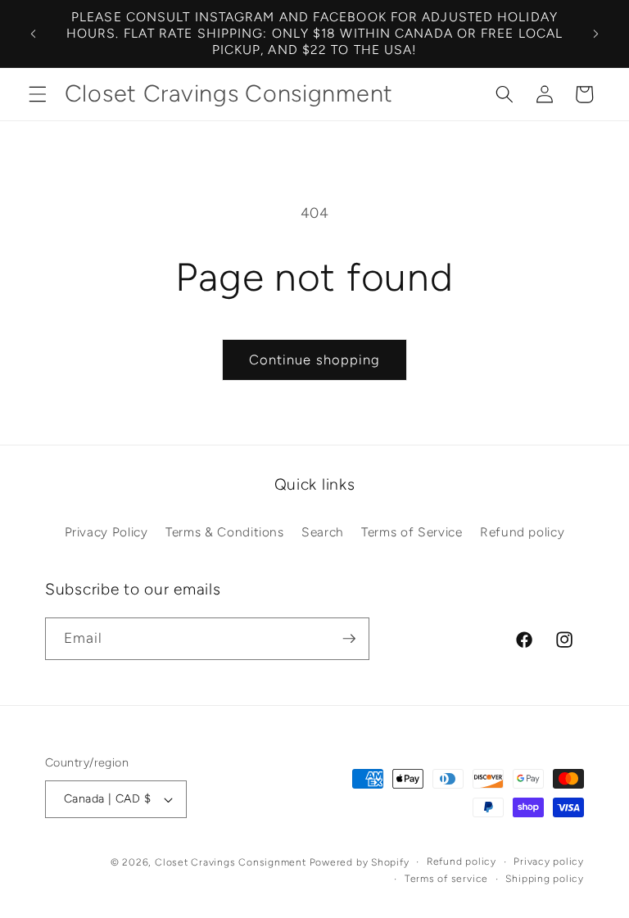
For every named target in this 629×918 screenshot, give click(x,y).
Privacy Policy (106, 532)
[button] (37, 94)
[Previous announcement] (34, 34)
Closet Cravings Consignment (230, 862)
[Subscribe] (349, 638)
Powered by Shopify (360, 862)
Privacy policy (549, 861)
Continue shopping (315, 359)
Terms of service (446, 878)
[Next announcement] (595, 34)
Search (322, 532)
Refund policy (522, 532)
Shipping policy (544, 878)
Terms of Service (412, 532)
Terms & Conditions (224, 532)
